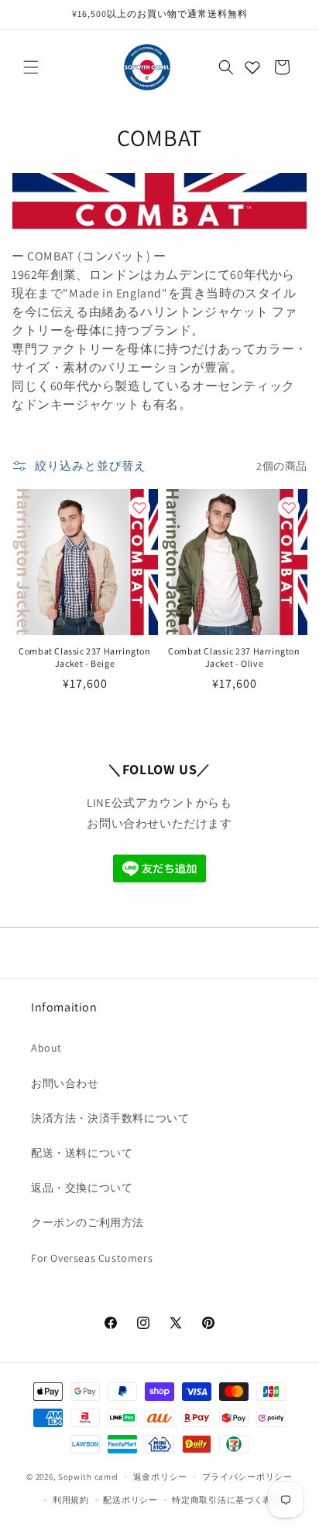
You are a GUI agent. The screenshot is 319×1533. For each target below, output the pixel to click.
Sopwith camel (88, 1476)
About (46, 1048)
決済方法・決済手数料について (110, 1118)
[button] (31, 67)
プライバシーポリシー (247, 1476)
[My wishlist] (252, 67)
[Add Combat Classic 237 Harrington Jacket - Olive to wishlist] (289, 507)
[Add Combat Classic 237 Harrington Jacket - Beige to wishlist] (139, 507)
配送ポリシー (130, 1499)
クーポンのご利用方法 (87, 1222)
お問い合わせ (65, 1083)
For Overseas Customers (92, 1258)
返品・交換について (81, 1188)
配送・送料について (81, 1153)
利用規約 (71, 1499)
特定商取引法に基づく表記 (226, 1499)
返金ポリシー (160, 1476)
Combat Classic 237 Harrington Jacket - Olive (234, 657)
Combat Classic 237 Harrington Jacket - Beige (84, 657)
